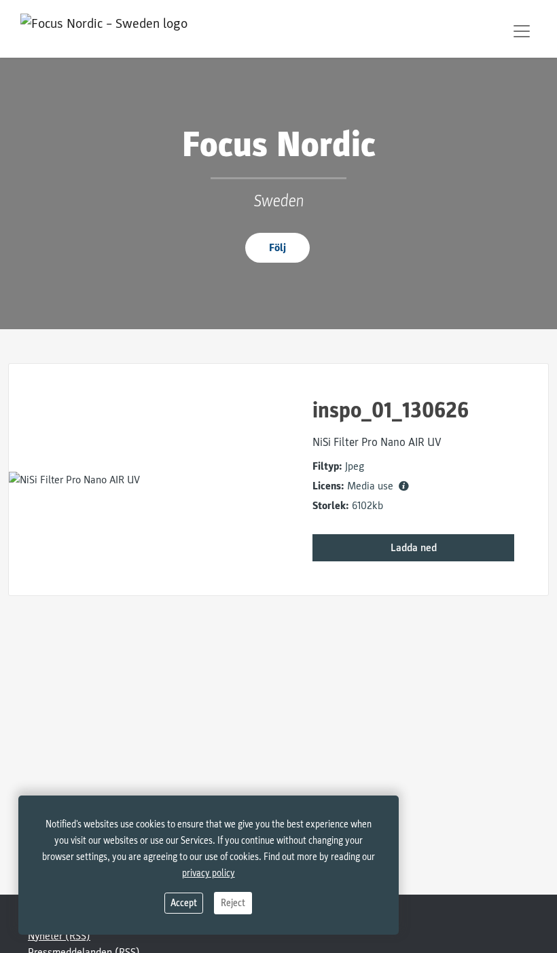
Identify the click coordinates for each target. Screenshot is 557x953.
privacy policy (208, 873)
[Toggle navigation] (521, 31)
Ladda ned (414, 548)
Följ (277, 248)
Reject (233, 903)
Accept (183, 903)
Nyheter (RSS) (59, 936)
